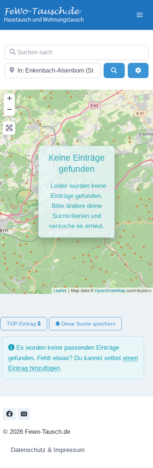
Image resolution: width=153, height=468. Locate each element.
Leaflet (59, 290)
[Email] (23, 414)
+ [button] (9, 98)
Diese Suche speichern (87, 324)
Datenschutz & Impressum (47, 449)
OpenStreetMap (110, 290)
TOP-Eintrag (22, 324)
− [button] (9, 109)
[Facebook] (9, 414)
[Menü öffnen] (139, 14)
